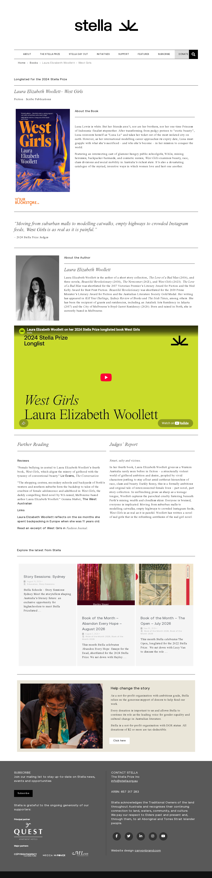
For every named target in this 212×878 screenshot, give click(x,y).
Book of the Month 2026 (98, 637)
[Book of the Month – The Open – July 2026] (164, 584)
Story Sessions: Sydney (44, 577)
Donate (183, 54)
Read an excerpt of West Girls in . (52, 528)
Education (32, 584)
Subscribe (164, 54)
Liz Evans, (79, 476)
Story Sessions (46, 584)
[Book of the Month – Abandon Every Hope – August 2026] (106, 584)
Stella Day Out (78, 54)
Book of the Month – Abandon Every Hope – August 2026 (102, 623)
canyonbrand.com (148, 850)
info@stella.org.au (124, 781)
